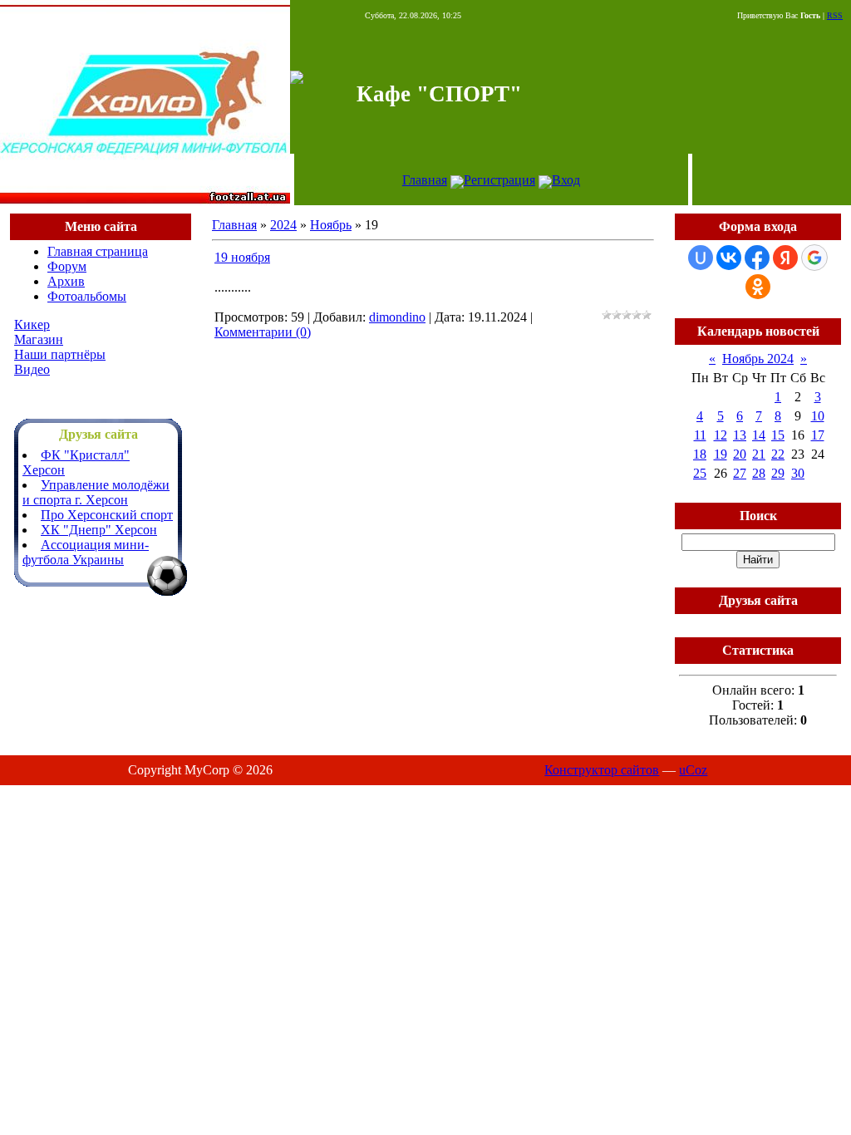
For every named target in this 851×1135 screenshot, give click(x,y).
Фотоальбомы (86, 296)
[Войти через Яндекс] (785, 257)
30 (797, 473)
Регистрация (499, 180)
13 (739, 435)
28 (758, 473)
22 (778, 454)
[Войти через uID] (700, 257)
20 (739, 454)
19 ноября (242, 257)
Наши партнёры (60, 354)
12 (720, 435)
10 (817, 416)
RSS (835, 15)
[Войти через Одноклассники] (757, 286)
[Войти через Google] (814, 257)
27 (739, 473)
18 (699, 454)
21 (758, 454)
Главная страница (97, 251)
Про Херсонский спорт (107, 515)
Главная (424, 180)
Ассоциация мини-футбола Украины (85, 552)
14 (758, 435)
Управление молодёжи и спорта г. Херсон (96, 492)
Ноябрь (331, 225)
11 (700, 435)
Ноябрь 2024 (758, 358)
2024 (283, 225)
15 (778, 435)
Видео (32, 369)
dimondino (397, 317)
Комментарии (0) (262, 332)
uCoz (693, 770)
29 (778, 473)
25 (699, 473)
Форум (66, 266)
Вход (566, 180)
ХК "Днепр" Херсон (99, 530)
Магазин (38, 339)
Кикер (32, 324)
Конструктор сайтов (601, 770)
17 (817, 435)
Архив (66, 281)
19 (720, 454)
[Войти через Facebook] (757, 257)
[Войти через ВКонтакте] (728, 257)
